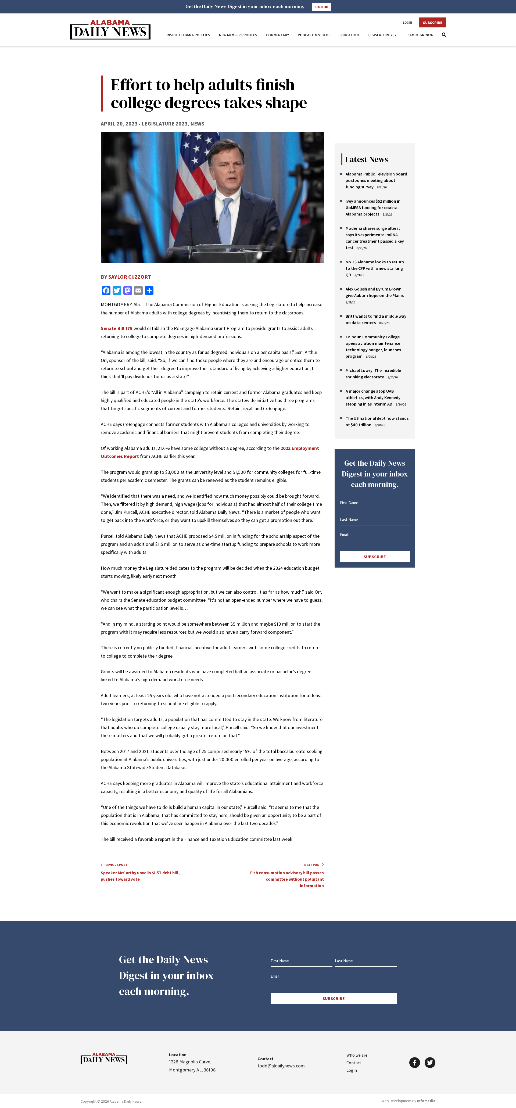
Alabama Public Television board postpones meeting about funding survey (376, 180)
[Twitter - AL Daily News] (430, 1062)
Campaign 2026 (420, 35)
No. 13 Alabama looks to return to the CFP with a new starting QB (375, 268)
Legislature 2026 (383, 35)
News (197, 123)
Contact (353, 1062)
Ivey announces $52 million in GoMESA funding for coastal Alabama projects (373, 207)
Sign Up (321, 7)
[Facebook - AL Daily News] (414, 1062)
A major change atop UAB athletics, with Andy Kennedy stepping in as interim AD (373, 397)
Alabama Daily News (110, 30)
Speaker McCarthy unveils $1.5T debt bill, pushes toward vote (140, 872)
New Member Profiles (238, 35)
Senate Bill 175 (116, 328)
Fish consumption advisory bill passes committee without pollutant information (287, 875)
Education (349, 35)
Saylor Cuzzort (129, 276)
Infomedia (426, 1100)
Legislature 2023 (165, 123)
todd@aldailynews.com (281, 1066)
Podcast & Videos (314, 35)
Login (407, 22)
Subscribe (432, 22)
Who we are (356, 1055)
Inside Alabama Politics (188, 35)
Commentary (277, 35)
